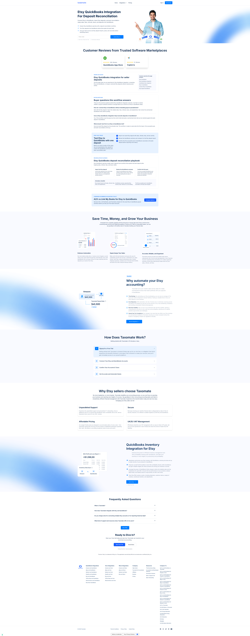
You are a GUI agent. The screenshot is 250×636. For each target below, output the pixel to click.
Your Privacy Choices (129, 634)
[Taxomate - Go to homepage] (82, 2)
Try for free (116, 36)
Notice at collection (117, 634)
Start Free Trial (119, 544)
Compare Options (150, 200)
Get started (168, 2)
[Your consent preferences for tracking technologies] (2, 635)
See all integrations (133, 321)
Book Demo (131, 544)
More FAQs (125, 527)
